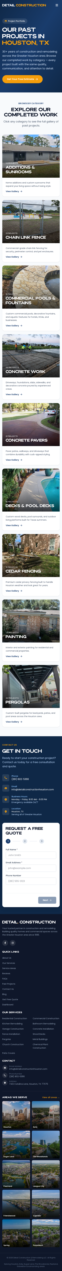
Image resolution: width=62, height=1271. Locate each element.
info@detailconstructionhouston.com (33, 789)
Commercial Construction (46, 1018)
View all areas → (51, 1097)
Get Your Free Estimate (20, 79)
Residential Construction (14, 1018)
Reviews (6, 973)
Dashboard (7, 1004)
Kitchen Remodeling (12, 1023)
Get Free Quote (10, 999)
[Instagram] (13, 943)
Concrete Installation (43, 1028)
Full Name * (12, 849)
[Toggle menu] (57, 5)
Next (45, 900)
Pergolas (6, 1039)
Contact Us (8, 989)
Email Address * (14, 862)
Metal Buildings (40, 1039)
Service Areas (9, 968)
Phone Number (13, 875)
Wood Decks (39, 1034)
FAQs (4, 978)
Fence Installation (11, 1034)
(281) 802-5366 (20, 779)
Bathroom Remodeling (44, 1023)
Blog (4, 994)
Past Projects (8, 983)
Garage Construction (13, 1028)
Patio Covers (8, 1053)
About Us (6, 957)
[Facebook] (5, 943)
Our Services (8, 963)
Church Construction (13, 1044)
